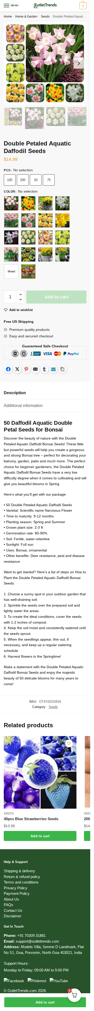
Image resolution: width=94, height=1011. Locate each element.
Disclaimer (12, 916)
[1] (11, 203)
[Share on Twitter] (17, 369)
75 (49, 180)
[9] (62, 254)
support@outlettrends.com (37, 941)
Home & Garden (26, 16)
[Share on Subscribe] (53, 369)
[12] (62, 203)
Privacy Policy (15, 888)
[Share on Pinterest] (26, 369)
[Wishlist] (69, 743)
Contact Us (13, 910)
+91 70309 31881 (31, 935)
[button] (20, 294)
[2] (28, 237)
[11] (45, 203)
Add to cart (45, 1002)
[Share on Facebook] (8, 369)
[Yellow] (28, 271)
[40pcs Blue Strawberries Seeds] (40, 772)
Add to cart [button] (40, 836)
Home (8, 16)
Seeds (45, 16)
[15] (45, 220)
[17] (11, 237)
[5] (11, 254)
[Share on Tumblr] (44, 369)
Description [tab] (15, 393)
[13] (11, 220)
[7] (28, 254)
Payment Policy (17, 893)
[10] (28, 203)
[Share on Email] (35, 369)
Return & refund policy (22, 877)
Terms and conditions (21, 882)
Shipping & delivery (19, 871)
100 (9, 180)
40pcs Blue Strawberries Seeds (31, 819)
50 (36, 180)
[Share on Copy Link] (62, 369)
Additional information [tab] (23, 405)
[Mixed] (11, 271)
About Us (11, 899)
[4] (62, 237)
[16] (62, 220)
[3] (45, 237)
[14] (28, 220)
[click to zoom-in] (45, 63)
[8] (45, 254)
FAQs (8, 905)
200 (22, 180)
